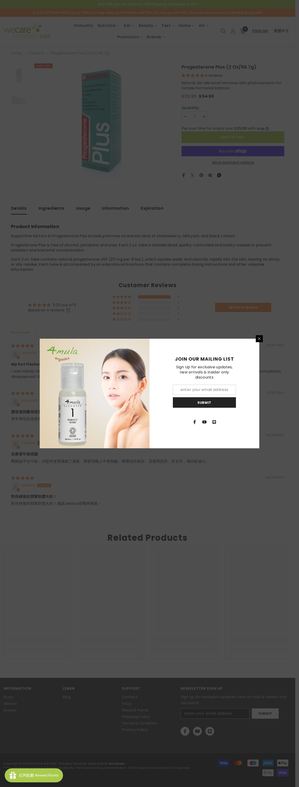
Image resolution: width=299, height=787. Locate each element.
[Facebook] (194, 422)
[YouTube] (204, 422)
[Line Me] (214, 422)
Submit (204, 402)
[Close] (259, 338)
